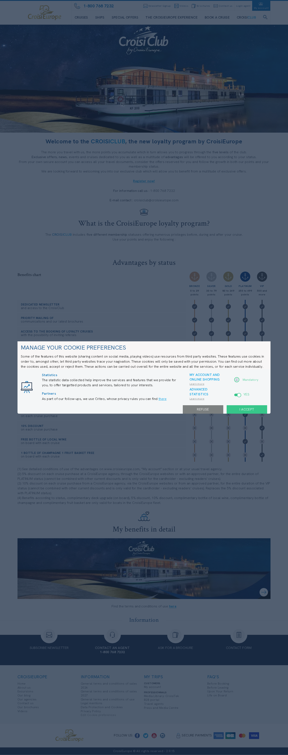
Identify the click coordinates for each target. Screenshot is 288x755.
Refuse (203, 409)
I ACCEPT (247, 409)
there (163, 399)
